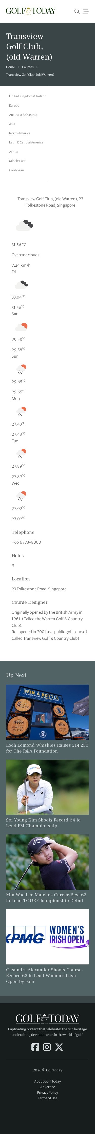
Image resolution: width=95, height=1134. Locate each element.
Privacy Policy (47, 1092)
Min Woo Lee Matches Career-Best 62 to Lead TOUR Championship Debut (46, 898)
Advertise (47, 1087)
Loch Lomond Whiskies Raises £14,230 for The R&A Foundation (47, 748)
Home (10, 67)
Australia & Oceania (23, 115)
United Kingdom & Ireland (27, 96)
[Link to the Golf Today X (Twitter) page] (59, 1047)
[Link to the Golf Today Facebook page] (35, 1047)
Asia (12, 124)
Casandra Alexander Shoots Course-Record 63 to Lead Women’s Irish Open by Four (44, 975)
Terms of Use (47, 1098)
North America (19, 133)
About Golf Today (47, 1081)
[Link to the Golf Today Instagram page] (47, 1047)
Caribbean (16, 170)
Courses (28, 67)
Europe (14, 105)
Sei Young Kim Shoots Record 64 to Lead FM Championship (43, 823)
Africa (13, 152)
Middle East (17, 161)
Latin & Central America (26, 142)
